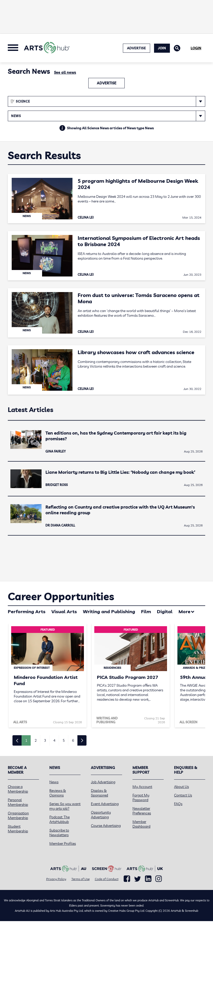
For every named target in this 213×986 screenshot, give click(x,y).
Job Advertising (103, 782)
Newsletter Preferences (141, 810)
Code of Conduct (106, 879)
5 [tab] (64, 740)
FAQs (178, 803)
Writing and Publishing (109, 611)
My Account (142, 786)
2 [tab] (36, 740)
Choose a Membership (18, 789)
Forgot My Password (140, 797)
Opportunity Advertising (101, 814)
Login (196, 48)
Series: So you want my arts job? (65, 806)
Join (162, 48)
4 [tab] (54, 740)
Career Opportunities (61, 596)
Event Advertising (105, 803)
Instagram (158, 878)
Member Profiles (62, 843)
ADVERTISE (136, 48)
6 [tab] (73, 740)
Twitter (137, 879)
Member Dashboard (141, 824)
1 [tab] (26, 740)
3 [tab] (45, 740)
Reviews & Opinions (57, 793)
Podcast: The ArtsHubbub (59, 819)
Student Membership (18, 828)
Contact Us (183, 795)
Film (146, 611)
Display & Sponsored (99, 793)
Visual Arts (64, 611)
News (53, 782)
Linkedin (148, 878)
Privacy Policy (56, 879)
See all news (65, 72)
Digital (164, 611)
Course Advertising (106, 825)
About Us (181, 786)
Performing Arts (26, 611)
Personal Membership (18, 802)
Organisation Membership (18, 815)
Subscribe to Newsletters (59, 832)
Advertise (106, 83)
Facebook (127, 878)
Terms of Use (80, 879)
